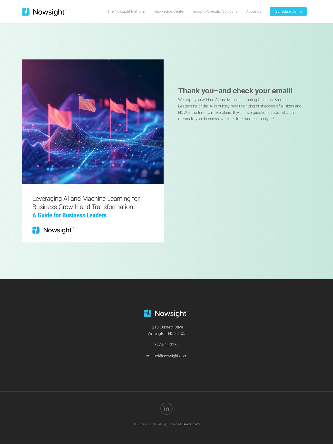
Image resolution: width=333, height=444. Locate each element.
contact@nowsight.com (166, 356)
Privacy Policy (191, 424)
